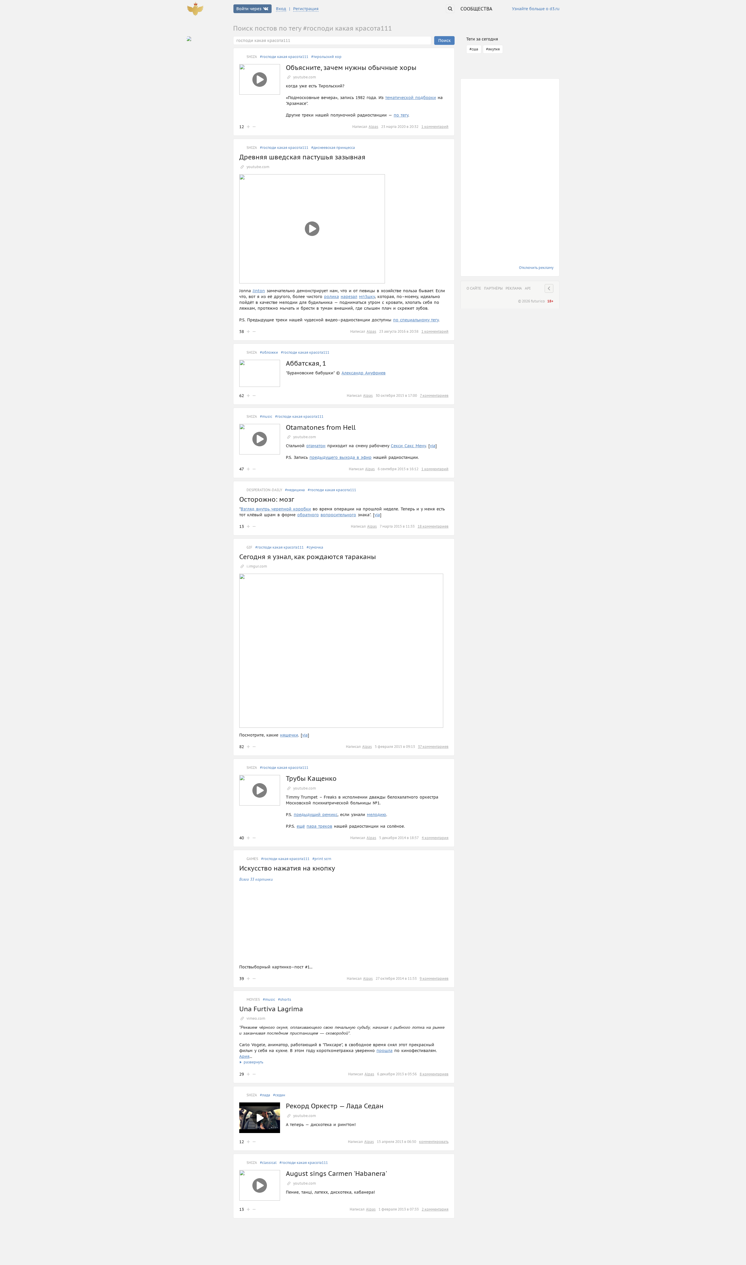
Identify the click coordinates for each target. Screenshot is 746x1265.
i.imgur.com (257, 566)
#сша (473, 49)
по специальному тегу (416, 320)
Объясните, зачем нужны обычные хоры (351, 68)
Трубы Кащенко (311, 778)
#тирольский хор (326, 56)
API (528, 288)
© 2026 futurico (531, 301)
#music (266, 416)
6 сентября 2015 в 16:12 (398, 469)
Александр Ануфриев (364, 373)
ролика (331, 296)
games (252, 859)
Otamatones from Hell (321, 427)
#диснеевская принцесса (333, 147)
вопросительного (338, 514)
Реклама (514, 288)
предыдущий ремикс (315, 814)
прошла (384, 1050)
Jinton (259, 290)
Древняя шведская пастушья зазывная (302, 157)
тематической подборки (410, 97)
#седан (279, 1095)
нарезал (349, 296)
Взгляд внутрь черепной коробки (276, 509)
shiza (252, 56)
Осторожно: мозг (266, 499)
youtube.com (304, 77)
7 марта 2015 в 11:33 (397, 526)
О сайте (474, 288)
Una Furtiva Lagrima (271, 1009)
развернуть (253, 1062)
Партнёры (493, 288)
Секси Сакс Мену (408, 445)
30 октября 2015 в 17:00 (396, 395)
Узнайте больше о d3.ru (536, 9)
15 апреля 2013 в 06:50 (396, 1141)
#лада (265, 1095)
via (432, 445)
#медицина (295, 490)
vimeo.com (256, 1018)
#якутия (493, 49)
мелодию (376, 814)
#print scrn (321, 859)
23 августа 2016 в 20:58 (398, 331)
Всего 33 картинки (256, 879)
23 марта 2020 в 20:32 (399, 126)
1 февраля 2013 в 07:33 (399, 1209)
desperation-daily (264, 490)
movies (253, 999)
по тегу (401, 115)
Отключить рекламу (536, 267)
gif (249, 547)
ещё (301, 826)
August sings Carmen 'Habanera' (336, 1173)
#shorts (284, 999)
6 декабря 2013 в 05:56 (397, 1074)
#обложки (269, 352)
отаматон (316, 445)
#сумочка (315, 547)
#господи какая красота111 (284, 56)
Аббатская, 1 (306, 363)
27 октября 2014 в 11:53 (396, 978)
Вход (281, 8)
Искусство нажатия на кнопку (287, 868)
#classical (268, 1162)
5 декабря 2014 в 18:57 (399, 838)
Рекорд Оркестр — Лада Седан (334, 1106)
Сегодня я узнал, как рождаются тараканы (307, 557)
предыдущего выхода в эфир (340, 457)
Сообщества (476, 9)
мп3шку (367, 296)
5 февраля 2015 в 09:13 (395, 746)
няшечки (289, 735)
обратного (308, 514)
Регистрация (306, 8)
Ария (244, 1056)
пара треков (319, 826)
